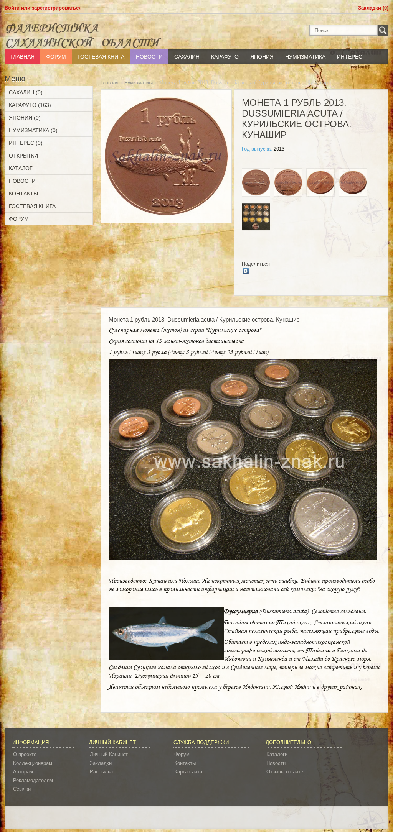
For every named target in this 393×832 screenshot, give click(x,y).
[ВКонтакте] (246, 271)
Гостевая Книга (101, 57)
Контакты (23, 193)
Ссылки (22, 789)
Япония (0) (25, 118)
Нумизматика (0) (33, 130)
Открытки (23, 156)
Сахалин (187, 57)
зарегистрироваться (57, 8)
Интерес (349, 57)
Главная (22, 57)
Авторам (23, 772)
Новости (149, 57)
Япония (262, 57)
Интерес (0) (26, 143)
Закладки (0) (373, 8)
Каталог (21, 168)
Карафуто (225, 57)
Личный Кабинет (109, 754)
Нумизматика (305, 57)
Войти (12, 8)
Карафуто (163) (30, 105)
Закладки (101, 763)
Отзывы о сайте (284, 772)
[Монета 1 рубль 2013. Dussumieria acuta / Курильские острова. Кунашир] (256, 183)
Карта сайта (188, 772)
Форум (56, 57)
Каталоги (276, 754)
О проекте (24, 754)
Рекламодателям (33, 780)
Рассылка (101, 772)
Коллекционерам (32, 763)
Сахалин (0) (26, 92)
